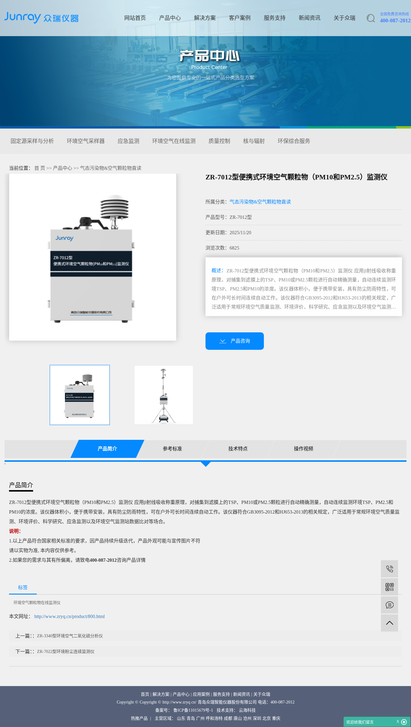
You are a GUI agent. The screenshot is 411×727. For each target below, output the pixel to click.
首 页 (39, 168)
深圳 (257, 718)
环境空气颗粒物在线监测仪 (37, 602)
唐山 (237, 718)
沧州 (247, 718)
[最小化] (404, 722)
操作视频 (303, 448)
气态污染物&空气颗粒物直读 (110, 168)
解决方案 (205, 18)
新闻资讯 (309, 18)
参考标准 (172, 448)
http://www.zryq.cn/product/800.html (69, 616)
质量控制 (219, 141)
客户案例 (240, 18)
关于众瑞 (344, 18)
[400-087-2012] (389, 568)
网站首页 (135, 18)
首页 (145, 694)
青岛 (191, 718)
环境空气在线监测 (174, 141)
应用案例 (201, 694)
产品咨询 (240, 340)
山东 (181, 718)
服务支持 (275, 18)
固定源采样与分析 (32, 141)
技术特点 (238, 448)
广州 (200, 718)
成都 (228, 718)
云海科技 (247, 710)
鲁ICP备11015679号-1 (193, 710)
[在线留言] (389, 605)
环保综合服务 (294, 141)
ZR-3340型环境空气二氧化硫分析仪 (70, 636)
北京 (266, 718)
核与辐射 (254, 141)
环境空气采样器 (86, 141)
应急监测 (128, 141)
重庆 (276, 718)
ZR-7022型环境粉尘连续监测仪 (65, 651)
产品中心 (170, 18)
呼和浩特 (214, 718)
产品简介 (107, 448)
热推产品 (139, 718)
